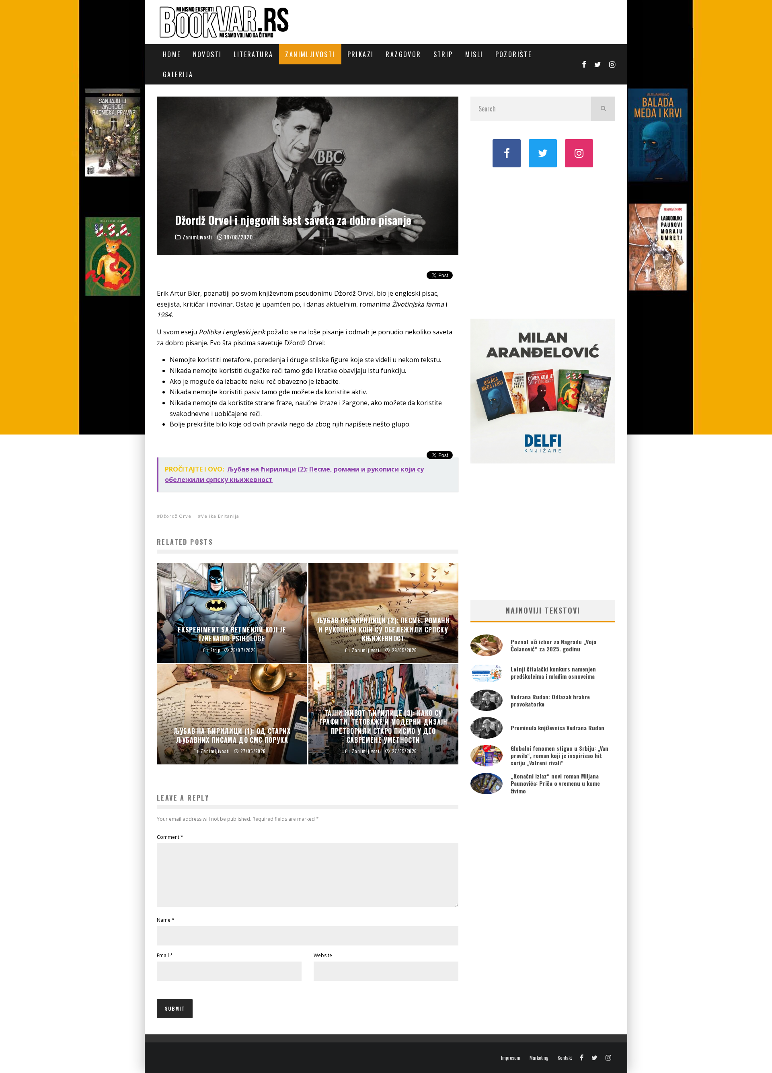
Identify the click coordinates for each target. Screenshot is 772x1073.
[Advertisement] (542, 242)
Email (165, 955)
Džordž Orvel (176, 516)
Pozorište (513, 54)
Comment (170, 837)
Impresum (510, 1057)
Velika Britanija (220, 516)
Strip (443, 54)
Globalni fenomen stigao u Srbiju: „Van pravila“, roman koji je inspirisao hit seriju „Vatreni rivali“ (559, 755)
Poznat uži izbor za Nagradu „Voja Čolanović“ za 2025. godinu (553, 645)
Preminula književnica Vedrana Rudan (557, 727)
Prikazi (360, 54)
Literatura (253, 54)
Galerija (178, 74)
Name (166, 919)
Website (323, 955)
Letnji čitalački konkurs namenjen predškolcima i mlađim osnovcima (553, 672)
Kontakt (565, 1057)
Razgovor (403, 54)
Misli (474, 54)
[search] (603, 109)
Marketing (539, 1057)
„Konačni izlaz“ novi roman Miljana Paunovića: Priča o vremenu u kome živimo (555, 783)
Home (172, 54)
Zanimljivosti (310, 54)
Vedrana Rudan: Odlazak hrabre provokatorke (550, 700)
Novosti (207, 54)
